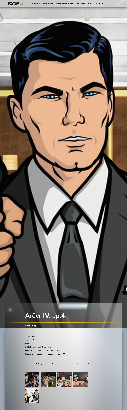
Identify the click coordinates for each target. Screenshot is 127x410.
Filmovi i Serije (64, 3)
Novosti (100, 3)
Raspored (48, 3)
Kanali (36, 3)
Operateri (80, 3)
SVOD (91, 3)
